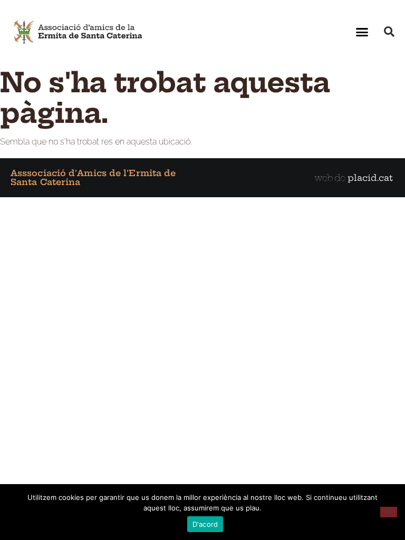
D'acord (205, 524)
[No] (388, 512)
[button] (362, 32)
